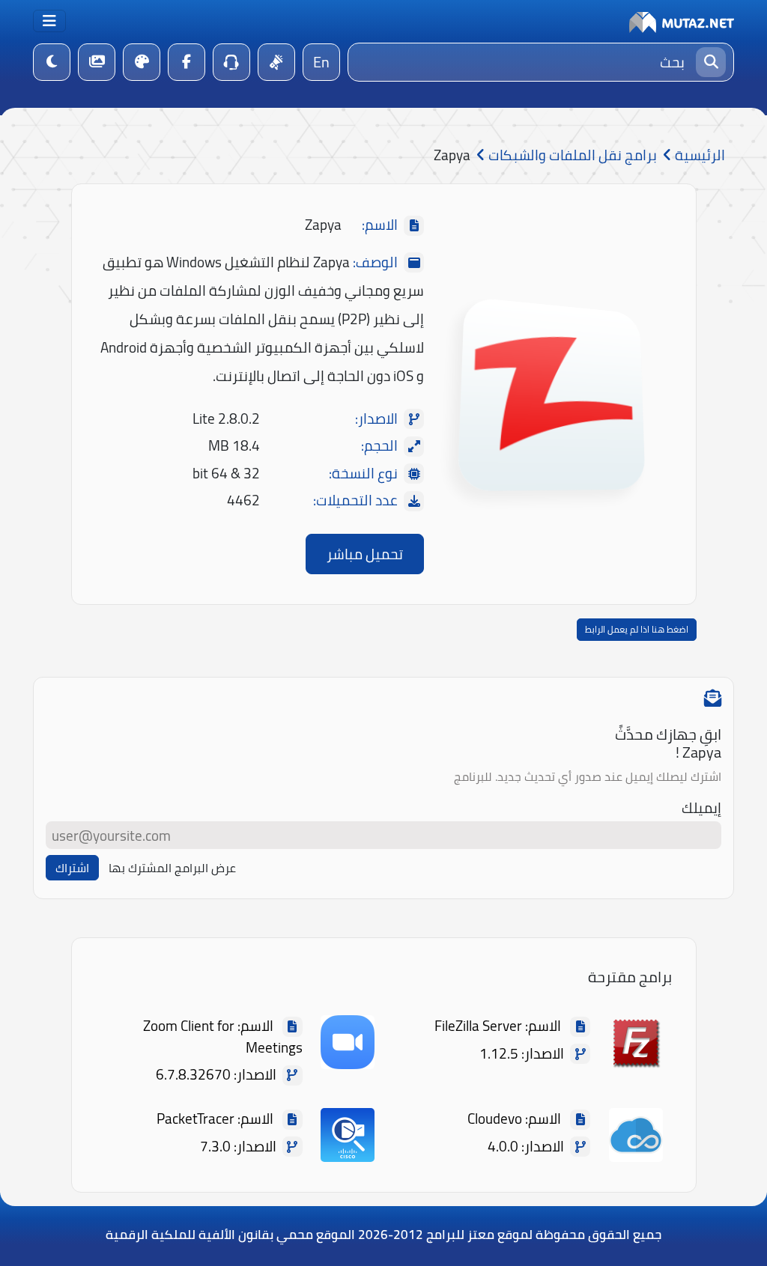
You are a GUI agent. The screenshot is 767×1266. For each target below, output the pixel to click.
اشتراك (72, 867)
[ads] (276, 62)
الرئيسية (698, 155)
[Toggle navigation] (49, 21)
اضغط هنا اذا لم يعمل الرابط (636, 629)
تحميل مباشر (365, 554)
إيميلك (701, 808)
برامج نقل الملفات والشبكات (571, 155)
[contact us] (231, 62)
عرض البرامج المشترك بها (172, 867)
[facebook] (186, 62)
